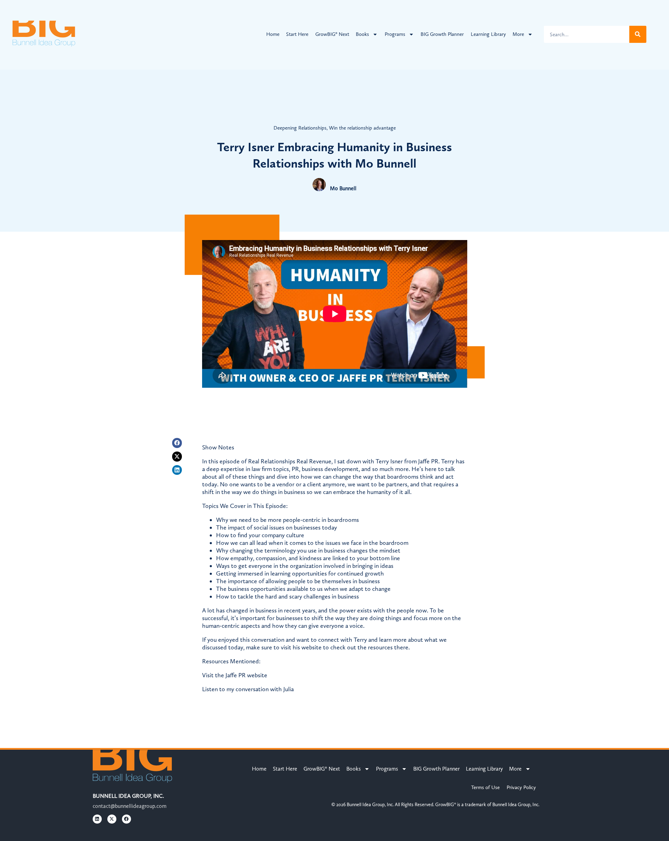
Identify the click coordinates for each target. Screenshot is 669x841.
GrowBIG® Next (332, 34)
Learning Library (488, 34)
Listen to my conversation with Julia (248, 689)
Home (272, 34)
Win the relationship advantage (362, 128)
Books (362, 34)
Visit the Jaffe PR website (234, 675)
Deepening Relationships (300, 128)
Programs (395, 34)
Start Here (297, 34)
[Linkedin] (177, 470)
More (518, 34)
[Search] (637, 34)
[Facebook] (177, 443)
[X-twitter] (177, 457)
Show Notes (218, 447)
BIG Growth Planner (442, 34)
